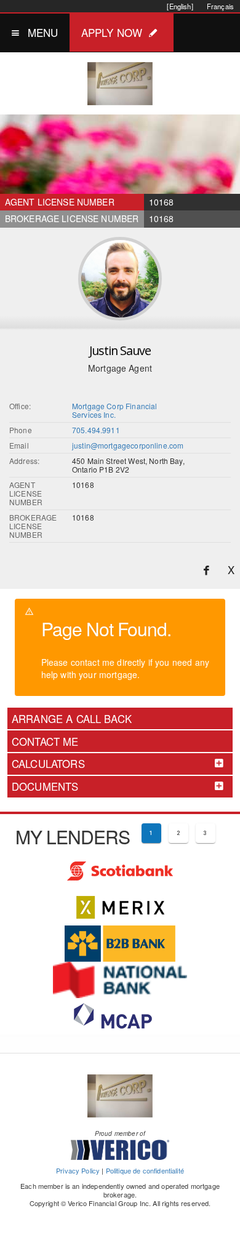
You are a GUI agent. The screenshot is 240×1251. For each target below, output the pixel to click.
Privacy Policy (78, 1170)
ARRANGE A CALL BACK (72, 718)
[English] (180, 6)
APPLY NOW (111, 32)
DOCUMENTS (45, 786)
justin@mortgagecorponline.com (127, 445)
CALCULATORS (48, 763)
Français (220, 6)
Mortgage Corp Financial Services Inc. (114, 410)
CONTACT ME (45, 741)
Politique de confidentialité (145, 1170)
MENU (43, 32)
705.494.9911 (96, 430)
